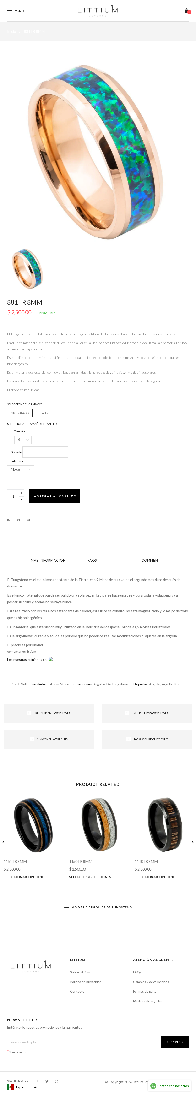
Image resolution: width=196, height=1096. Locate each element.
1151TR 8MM (15, 861)
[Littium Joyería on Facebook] (38, 1081)
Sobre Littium (80, 972)
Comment (151, 560)
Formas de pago (145, 991)
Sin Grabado (20, 413)
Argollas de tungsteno (110, 684)
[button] (21, 1087)
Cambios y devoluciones (151, 982)
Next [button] (191, 842)
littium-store (59, 684)
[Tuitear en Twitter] (18, 520)
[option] (98, 152)
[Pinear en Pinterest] (28, 520)
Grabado (16, 452)
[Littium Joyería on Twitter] (47, 1081)
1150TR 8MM (81, 861)
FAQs (92, 560)
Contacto (77, 991)
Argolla (154, 684)
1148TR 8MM (146, 861)
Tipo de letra (15, 461)
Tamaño (19, 431)
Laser (44, 413)
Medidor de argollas (147, 1001)
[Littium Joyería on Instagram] (56, 1081)
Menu (19, 11)
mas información (48, 560)
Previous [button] (5, 842)
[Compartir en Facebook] (10, 520)
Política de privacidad (85, 982)
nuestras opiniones (27, 660)
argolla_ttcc (171, 684)
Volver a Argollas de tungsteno (101, 907)
